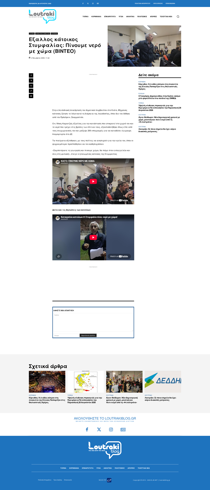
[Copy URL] (31, 91)
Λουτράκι (142, 115)
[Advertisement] (93, 91)
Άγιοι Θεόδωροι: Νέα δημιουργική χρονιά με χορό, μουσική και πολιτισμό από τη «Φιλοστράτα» (159, 119)
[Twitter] (88, 3)
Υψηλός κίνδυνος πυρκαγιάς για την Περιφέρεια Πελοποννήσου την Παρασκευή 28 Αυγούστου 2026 (159, 108)
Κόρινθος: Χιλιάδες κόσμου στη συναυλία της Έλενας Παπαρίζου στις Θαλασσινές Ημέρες (158, 86)
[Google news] (98, 3)
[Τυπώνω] (31, 96)
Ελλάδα (141, 93)
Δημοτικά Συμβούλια (43, 33)
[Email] (31, 86)
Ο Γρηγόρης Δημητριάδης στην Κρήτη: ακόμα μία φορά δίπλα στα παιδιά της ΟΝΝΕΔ (159, 97)
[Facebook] (83, 3)
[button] (178, 16)
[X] (31, 80)
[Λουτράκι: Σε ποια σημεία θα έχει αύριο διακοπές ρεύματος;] (163, 382)
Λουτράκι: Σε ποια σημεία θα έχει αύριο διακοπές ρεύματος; (157, 130)
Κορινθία (54, 33)
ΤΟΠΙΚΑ (32, 33)
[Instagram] (93, 3)
